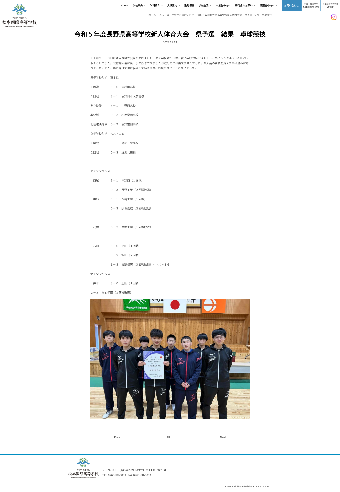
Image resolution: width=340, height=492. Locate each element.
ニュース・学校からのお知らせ (176, 15)
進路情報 (189, 5)
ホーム (124, 5)
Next (223, 437)
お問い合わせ (291, 5)
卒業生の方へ (223, 5)
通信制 (330, 5)
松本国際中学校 (311, 5)
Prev (117, 437)
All (168, 437)
